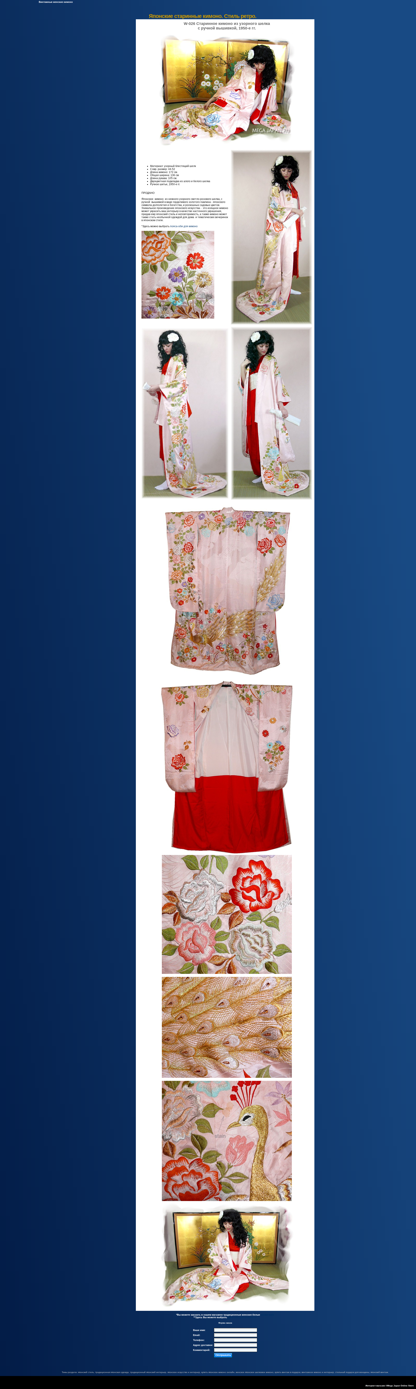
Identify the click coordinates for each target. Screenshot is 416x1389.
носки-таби (267, 1314)
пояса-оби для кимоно (184, 226)
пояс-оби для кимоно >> (242, 1317)
